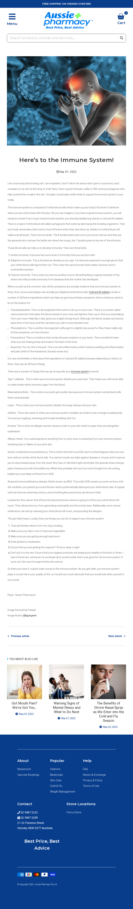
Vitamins (55, 769)
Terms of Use (91, 786)
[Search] (121, 38)
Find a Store (73, 812)
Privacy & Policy (93, 780)
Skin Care (55, 780)
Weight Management (62, 791)
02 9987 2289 (29, 817)
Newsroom (24, 769)
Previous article (20, 636)
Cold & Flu (56, 786)
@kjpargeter (30, 615)
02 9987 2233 (29, 812)
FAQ (85, 769)
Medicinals (56, 774)
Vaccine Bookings (28, 774)
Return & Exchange (94, 774)
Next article (115, 636)
